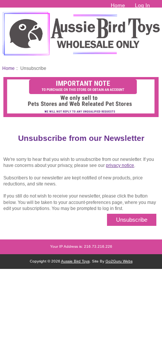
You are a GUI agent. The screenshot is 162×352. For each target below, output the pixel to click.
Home (118, 5)
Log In (142, 5)
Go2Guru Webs (119, 261)
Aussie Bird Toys (75, 261)
